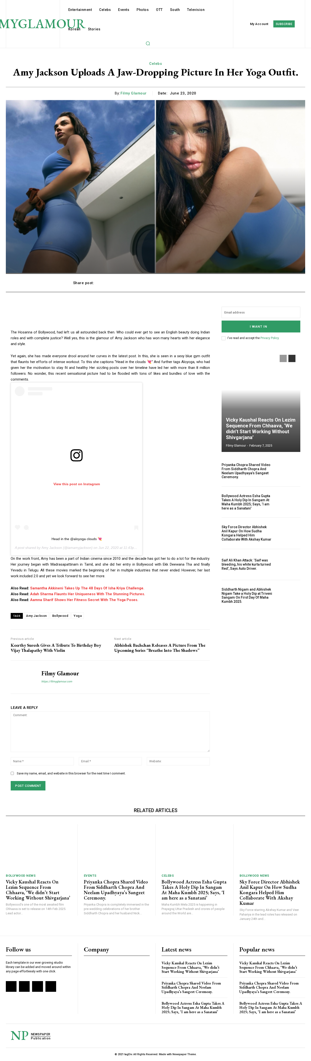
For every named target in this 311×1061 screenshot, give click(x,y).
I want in (258, 326)
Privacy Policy (269, 338)
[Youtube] (50, 986)
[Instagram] (24, 986)
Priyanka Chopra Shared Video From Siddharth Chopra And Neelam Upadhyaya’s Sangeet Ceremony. (246, 471)
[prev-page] (283, 358)
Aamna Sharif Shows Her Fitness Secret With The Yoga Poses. (84, 600)
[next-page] (291, 358)
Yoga (78, 616)
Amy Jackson (52, 548)
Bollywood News (20, 875)
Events (90, 875)
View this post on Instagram (76, 484)
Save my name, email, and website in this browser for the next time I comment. (71, 773)
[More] (233, 283)
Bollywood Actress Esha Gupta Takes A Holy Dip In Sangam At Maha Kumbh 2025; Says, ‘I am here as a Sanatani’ (246, 502)
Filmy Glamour (134, 93)
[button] (147, 43)
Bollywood (60, 616)
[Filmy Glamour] (22, 677)
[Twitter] (37, 986)
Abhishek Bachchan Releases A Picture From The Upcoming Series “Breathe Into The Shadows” (159, 648)
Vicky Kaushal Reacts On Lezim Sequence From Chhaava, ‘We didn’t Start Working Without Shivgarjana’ (260, 428)
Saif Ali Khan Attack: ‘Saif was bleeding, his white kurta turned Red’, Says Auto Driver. (246, 564)
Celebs (155, 63)
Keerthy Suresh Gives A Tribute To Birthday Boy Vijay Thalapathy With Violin (56, 648)
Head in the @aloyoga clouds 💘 (77, 539)
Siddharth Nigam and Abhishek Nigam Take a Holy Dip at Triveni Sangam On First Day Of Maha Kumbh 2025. (247, 595)
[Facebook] (11, 986)
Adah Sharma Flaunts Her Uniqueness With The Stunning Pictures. (87, 594)
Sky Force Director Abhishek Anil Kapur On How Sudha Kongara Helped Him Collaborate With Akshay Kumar (246, 533)
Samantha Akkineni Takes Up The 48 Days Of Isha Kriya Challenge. (87, 588)
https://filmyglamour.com (56, 681)
